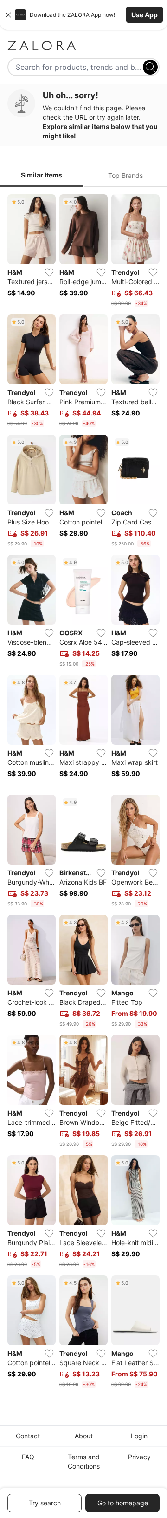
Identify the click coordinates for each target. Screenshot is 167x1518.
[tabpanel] (83, 793)
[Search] (150, 67)
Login (139, 1436)
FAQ (28, 1457)
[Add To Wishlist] (49, 272)
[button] (83, 15)
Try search (45, 1503)
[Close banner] (8, 15)
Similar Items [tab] (41, 175)
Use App (144, 15)
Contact (28, 1436)
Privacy (139, 1457)
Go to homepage (122, 1503)
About (84, 1436)
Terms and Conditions (84, 1461)
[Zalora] (83, 45)
